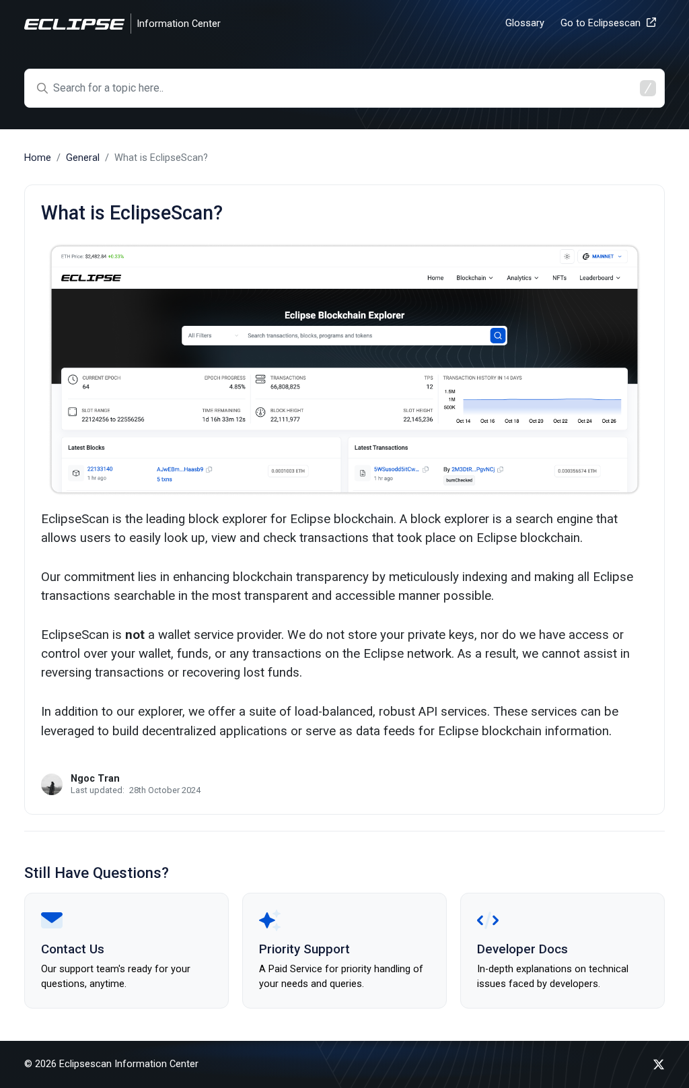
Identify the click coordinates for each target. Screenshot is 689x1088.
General (83, 158)
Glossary (524, 23)
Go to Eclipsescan (600, 23)
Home (37, 158)
